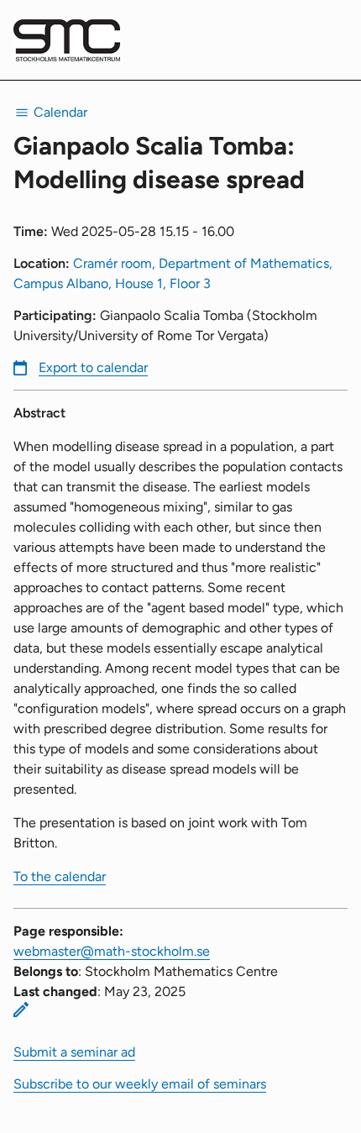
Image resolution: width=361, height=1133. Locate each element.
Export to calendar (93, 367)
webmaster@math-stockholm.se (111, 951)
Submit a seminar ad (74, 1052)
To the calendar (59, 876)
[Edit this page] (21, 1009)
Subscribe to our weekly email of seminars (139, 1084)
